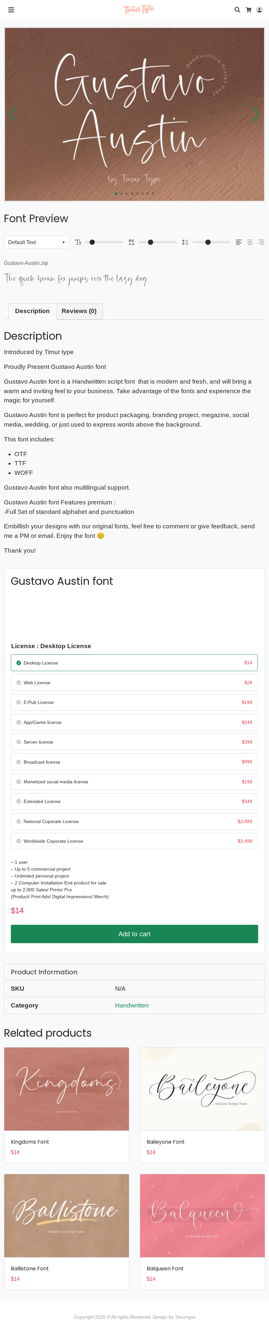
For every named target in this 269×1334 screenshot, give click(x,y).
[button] (256, 114)
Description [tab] (32, 310)
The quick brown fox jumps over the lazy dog (75, 278)
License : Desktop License (51, 646)
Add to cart (134, 934)
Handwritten (132, 1005)
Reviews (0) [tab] (79, 310)
